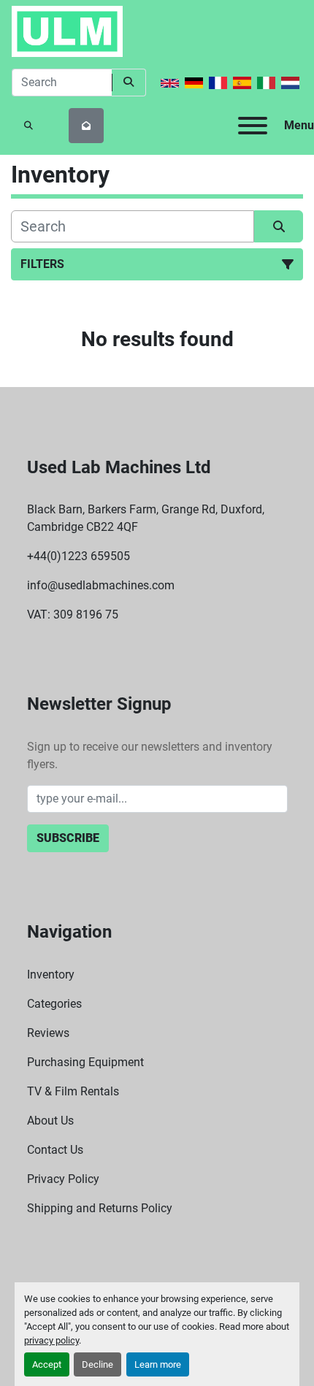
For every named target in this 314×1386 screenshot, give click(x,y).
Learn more (157, 1364)
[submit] (129, 82)
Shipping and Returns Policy (99, 1208)
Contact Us (55, 1150)
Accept (46, 1364)
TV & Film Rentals (73, 1091)
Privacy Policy (63, 1179)
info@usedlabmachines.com (101, 585)
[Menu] (252, 125)
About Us (50, 1120)
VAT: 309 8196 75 (72, 614)
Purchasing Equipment (85, 1062)
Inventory (50, 974)
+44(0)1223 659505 (78, 556)
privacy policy (51, 1340)
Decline (97, 1364)
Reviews (48, 1033)
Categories (54, 1004)
